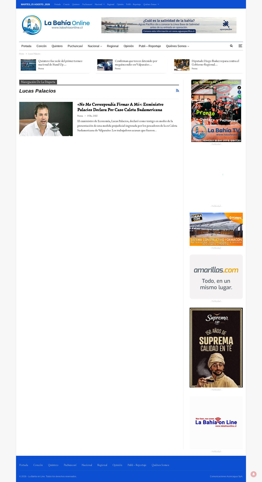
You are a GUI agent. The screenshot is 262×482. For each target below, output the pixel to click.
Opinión (120, 4)
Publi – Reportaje (133, 4)
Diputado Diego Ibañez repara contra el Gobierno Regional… (215, 62)
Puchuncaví (87, 4)
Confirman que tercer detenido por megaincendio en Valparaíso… (136, 62)
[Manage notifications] (253, 474)
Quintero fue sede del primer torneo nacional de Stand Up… (60, 62)
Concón (66, 4)
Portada (57, 4)
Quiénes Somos (149, 4)
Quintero (76, 4)
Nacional (98, 4)
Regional (110, 4)
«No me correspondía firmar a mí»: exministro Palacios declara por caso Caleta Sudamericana (120, 107)
